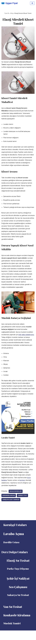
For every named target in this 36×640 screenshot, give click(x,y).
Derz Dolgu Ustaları (14, 552)
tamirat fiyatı (22, 495)
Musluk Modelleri (16, 491)
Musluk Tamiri (12, 623)
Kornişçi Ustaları (15, 525)
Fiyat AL (7, 13)
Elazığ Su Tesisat (18, 560)
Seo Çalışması (18, 587)
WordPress (20, 632)
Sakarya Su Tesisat (18, 594)
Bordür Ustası (11, 542)
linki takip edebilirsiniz (26, 335)
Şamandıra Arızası (8, 495)
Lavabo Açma (13, 533)
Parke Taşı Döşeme (18, 568)
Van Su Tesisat (12, 607)
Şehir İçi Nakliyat (18, 578)
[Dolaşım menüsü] (32, 3)
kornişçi (22, 480)
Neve (13, 632)
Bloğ (12, 13)
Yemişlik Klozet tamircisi (10, 499)
